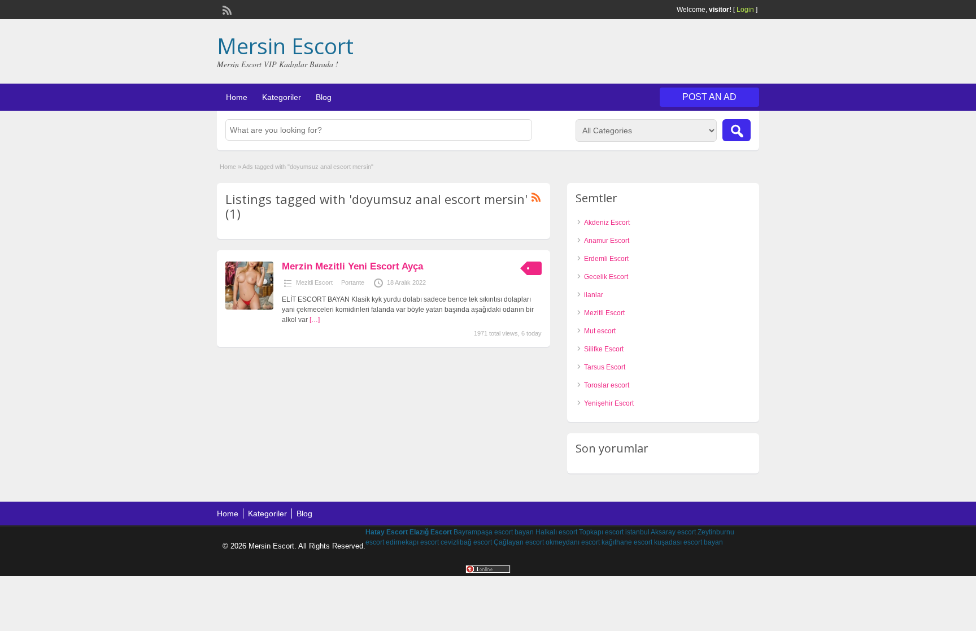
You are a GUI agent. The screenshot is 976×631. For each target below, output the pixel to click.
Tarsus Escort (604, 367)
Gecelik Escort (606, 277)
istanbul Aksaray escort (660, 532)
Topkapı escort (601, 532)
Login (745, 10)
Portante (352, 282)
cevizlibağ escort (466, 542)
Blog (324, 97)
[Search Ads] (736, 130)
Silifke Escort (604, 349)
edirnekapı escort (412, 542)
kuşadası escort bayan (688, 542)
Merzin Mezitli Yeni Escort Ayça (352, 266)
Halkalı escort (556, 532)
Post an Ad (709, 97)
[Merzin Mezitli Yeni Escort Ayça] (249, 307)
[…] (315, 320)
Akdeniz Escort (607, 223)
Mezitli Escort (314, 282)
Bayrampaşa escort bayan (494, 532)
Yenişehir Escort (609, 403)
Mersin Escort (285, 45)
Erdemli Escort (606, 259)
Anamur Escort (606, 241)
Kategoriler (281, 97)
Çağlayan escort (519, 542)
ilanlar (593, 295)
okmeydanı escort (573, 542)
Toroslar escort (606, 385)
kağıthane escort (627, 542)
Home (236, 97)
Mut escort (600, 331)
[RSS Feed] (225, 9)
